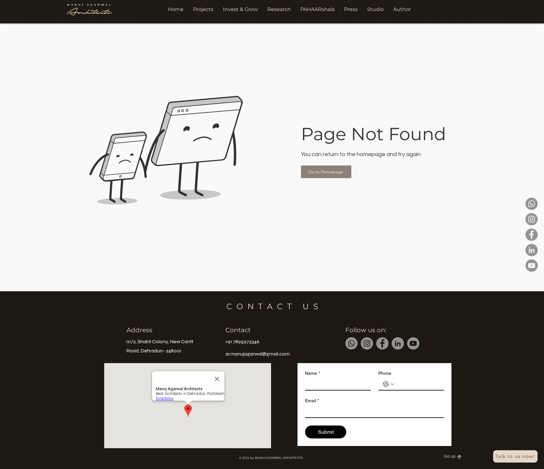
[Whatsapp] (531, 204)
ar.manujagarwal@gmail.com (257, 354)
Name (312, 373)
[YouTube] (531, 265)
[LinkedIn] (531, 250)
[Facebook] (531, 235)
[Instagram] (531, 219)
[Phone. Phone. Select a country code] (388, 384)
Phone (384, 373)
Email (312, 400)
